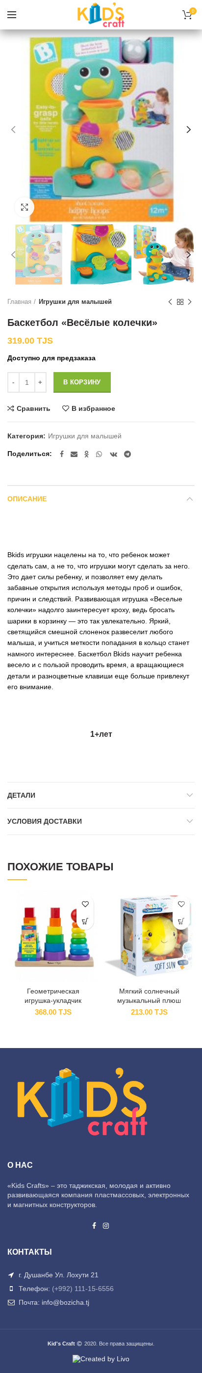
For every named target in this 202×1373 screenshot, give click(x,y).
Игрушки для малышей (75, 301)
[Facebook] (61, 454)
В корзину (82, 382)
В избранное (93, 408)
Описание (27, 499)
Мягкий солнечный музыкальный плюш (149, 995)
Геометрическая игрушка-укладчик (53, 995)
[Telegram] (127, 454)
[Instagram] (106, 1225)
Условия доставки (44, 821)
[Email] (74, 454)
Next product (190, 302)
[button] (85, 921)
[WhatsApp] (99, 454)
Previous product (170, 302)
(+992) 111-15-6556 (83, 1288)
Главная (19, 301)
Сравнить (33, 408)
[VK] (113, 454)
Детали (21, 795)
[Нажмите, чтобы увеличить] (24, 207)
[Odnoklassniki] (87, 454)
